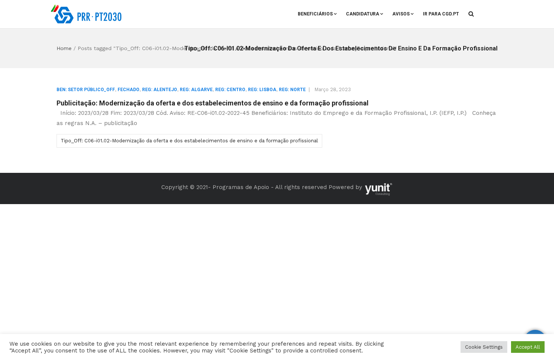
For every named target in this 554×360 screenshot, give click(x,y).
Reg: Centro (230, 89)
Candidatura (362, 14)
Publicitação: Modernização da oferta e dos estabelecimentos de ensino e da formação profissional (213, 103)
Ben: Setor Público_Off (86, 89)
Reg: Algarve (196, 89)
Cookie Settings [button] (484, 347)
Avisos (401, 14)
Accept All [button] (528, 347)
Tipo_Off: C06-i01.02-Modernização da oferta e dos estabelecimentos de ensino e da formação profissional (189, 140)
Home (64, 48)
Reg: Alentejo (159, 89)
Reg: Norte (292, 89)
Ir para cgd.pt (441, 14)
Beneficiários (315, 14)
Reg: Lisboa (262, 89)
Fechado (128, 89)
